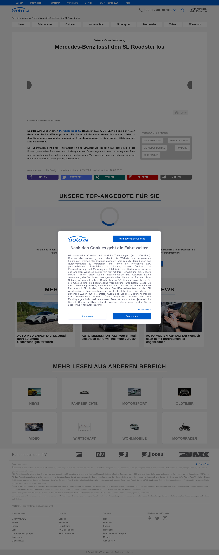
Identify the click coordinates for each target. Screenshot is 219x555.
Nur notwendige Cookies (132, 238)
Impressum (144, 309)
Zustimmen (132, 316)
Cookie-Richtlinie (87, 302)
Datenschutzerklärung (89, 304)
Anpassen (87, 316)
